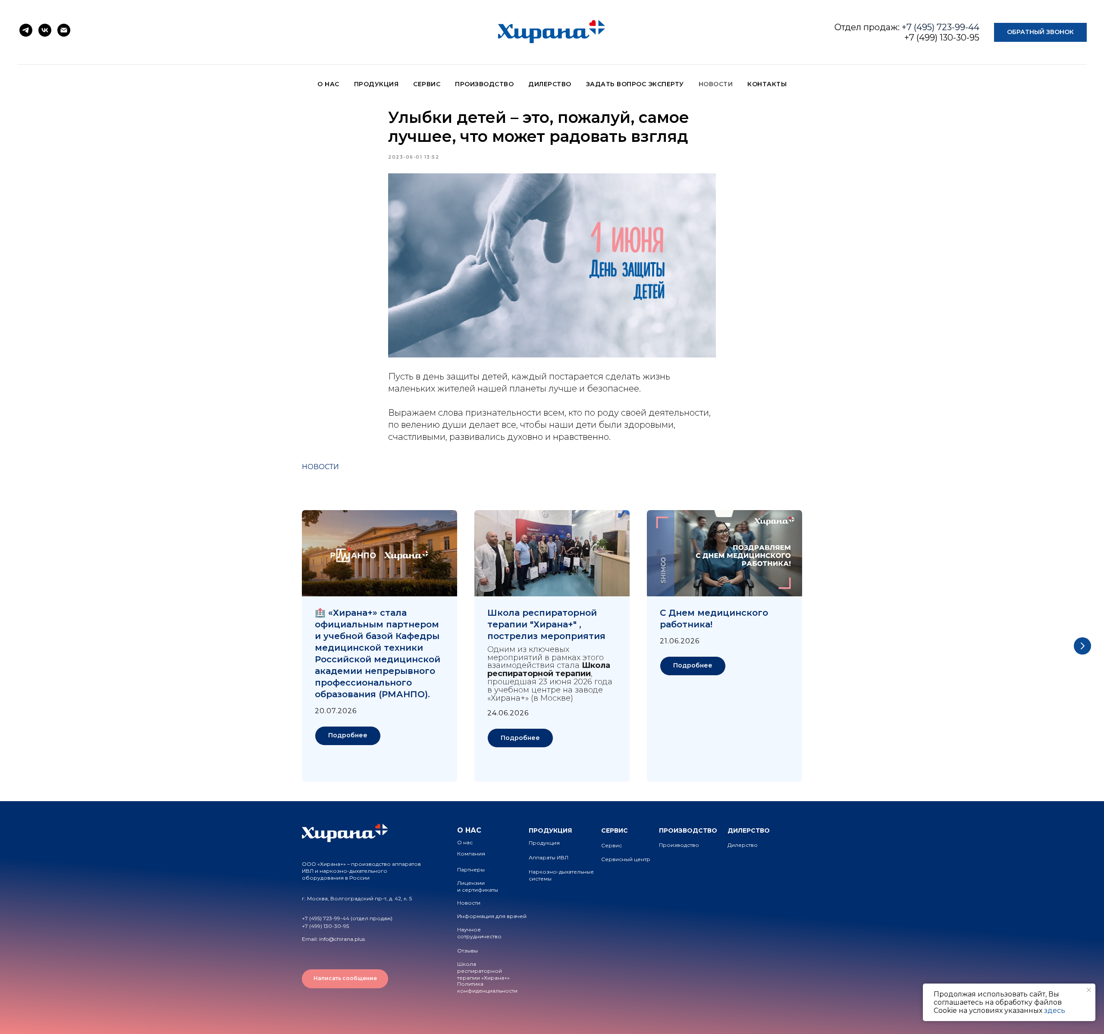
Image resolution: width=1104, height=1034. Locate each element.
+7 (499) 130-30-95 (941, 37)
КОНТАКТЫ (767, 84)
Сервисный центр (625, 859)
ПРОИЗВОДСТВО (484, 84)
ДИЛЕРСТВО (549, 84)
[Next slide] (1082, 646)
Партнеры (471, 869)
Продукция (544, 843)
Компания (471, 853)
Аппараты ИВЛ (548, 857)
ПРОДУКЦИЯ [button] (376, 84)
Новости (468, 902)
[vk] (44, 30)
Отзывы (467, 950)
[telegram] (25, 30)
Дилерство (743, 845)
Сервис (611, 845)
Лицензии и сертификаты (477, 886)
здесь (1054, 1010)
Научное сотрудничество (479, 933)
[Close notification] (1089, 990)
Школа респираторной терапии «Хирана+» (483, 971)
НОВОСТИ (716, 84)
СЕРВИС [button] (426, 84)
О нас (465, 842)
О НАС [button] (328, 84)
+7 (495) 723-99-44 (940, 27)
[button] (1040, 32)
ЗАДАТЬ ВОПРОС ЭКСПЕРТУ (635, 84)
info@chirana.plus (342, 939)
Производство (679, 845)
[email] (63, 30)
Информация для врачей (492, 916)
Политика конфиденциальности (487, 987)
